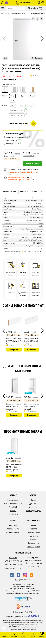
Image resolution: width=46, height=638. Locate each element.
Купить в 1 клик (32, 164)
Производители (33, 546)
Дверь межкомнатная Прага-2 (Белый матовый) (32, 406)
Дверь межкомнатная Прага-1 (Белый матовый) (14, 406)
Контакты (13, 557)
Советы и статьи (33, 532)
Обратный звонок (24, 580)
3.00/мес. (15, 335)
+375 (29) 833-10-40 (13, 565)
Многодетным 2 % (12, 144)
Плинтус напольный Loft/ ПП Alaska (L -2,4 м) (14, 341)
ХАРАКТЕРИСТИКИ (10, 192)
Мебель (13, 510)
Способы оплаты (12, 529)
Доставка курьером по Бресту (19, 180)
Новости (33, 529)
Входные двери (13, 500)
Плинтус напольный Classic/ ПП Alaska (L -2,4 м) (31, 341)
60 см (12, 96)
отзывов (36, 251)
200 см (12, 106)
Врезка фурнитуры (33, 510)
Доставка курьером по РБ (17, 177)
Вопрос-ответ (33, 543)
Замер (33, 500)
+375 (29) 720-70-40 (13, 561)
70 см (22, 96)
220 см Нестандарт (16, 111)
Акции (33, 525)
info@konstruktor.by (13, 568)
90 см (12, 101)
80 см (31, 96)
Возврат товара (12, 532)
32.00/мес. (13, 159)
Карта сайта (13, 514)
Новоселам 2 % (11, 140)
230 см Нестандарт (16, 115)
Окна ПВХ (13, 507)
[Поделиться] (41, 18)
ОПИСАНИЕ (24, 192)
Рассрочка (12, 525)
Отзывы (33, 539)
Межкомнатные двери (18, 13)
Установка (33, 507)
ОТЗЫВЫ (37, 192)
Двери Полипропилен (38, 13)
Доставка (33, 503)
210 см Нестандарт (26, 106)
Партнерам (33, 536)
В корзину (14, 349)
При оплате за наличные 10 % (17, 137)
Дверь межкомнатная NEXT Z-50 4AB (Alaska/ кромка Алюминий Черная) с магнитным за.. (14, 469)
